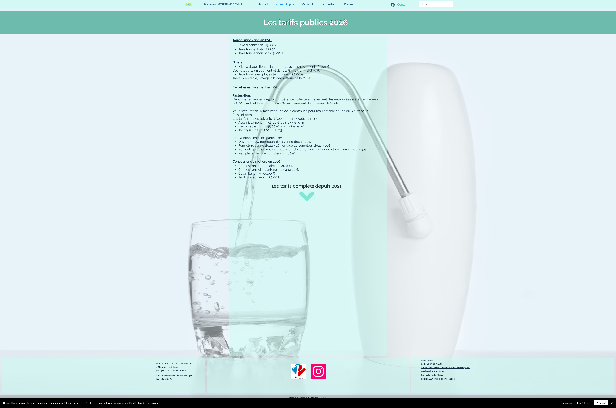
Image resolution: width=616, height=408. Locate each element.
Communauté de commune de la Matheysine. (445, 367)
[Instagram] (318, 371)
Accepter (601, 402)
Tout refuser (583, 402)
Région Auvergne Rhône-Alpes (438, 379)
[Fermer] (612, 402)
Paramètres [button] (566, 402)
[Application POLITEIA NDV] (298, 371)
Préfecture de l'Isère (432, 375)
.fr (192, 376)
